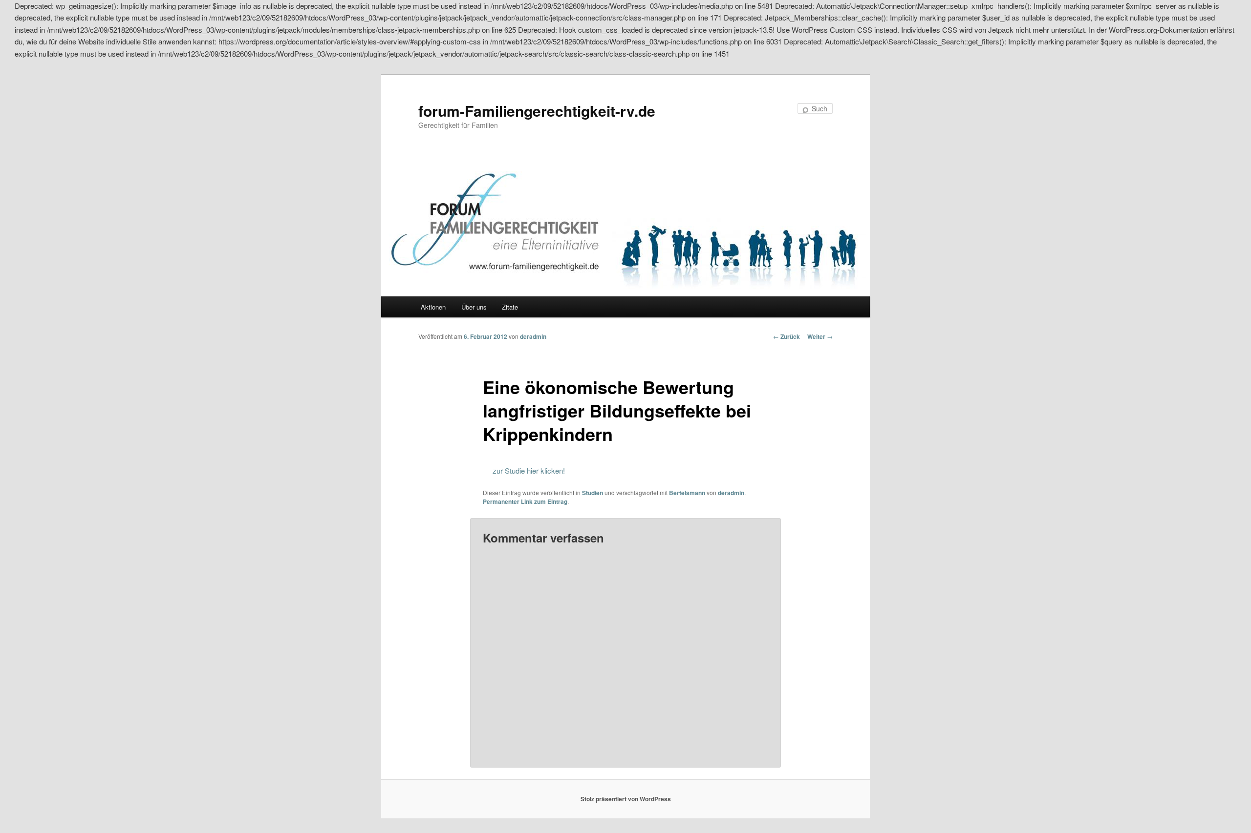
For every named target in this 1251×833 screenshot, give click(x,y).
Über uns (474, 307)
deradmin (533, 336)
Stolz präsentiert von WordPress (626, 798)
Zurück (786, 336)
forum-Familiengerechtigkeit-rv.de (536, 110)
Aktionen (433, 307)
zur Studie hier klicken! (529, 470)
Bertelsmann (687, 492)
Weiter (820, 336)
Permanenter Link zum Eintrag (525, 501)
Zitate (510, 307)
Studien (592, 492)
